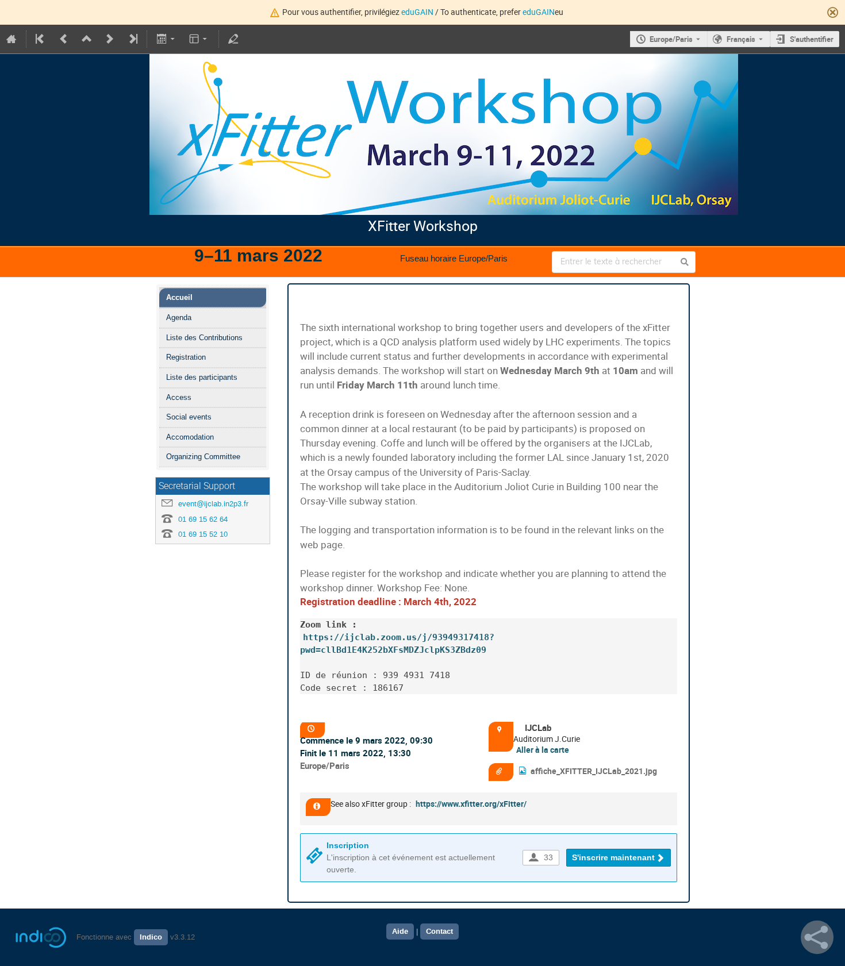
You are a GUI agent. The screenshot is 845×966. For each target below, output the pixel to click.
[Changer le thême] (199, 39)
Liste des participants (201, 377)
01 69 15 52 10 (203, 534)
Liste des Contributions (204, 337)
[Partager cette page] (817, 937)
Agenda (178, 317)
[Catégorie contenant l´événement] (86, 39)
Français (741, 39)
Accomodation (190, 437)
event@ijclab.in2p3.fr (213, 504)
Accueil (179, 297)
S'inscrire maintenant (613, 857)
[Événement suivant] (109, 39)
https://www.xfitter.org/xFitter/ (471, 803)
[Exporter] (166, 39)
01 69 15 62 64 (203, 519)
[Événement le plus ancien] (40, 39)
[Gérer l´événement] (233, 39)
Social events (189, 417)
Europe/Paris (671, 39)
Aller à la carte (542, 749)
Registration (186, 357)
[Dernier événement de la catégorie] (132, 39)
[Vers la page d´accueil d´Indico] (11, 39)
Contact (439, 931)
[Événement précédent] (63, 39)
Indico (151, 937)
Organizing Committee (203, 456)
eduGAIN (417, 11)
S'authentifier (812, 39)
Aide (400, 931)
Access (178, 397)
